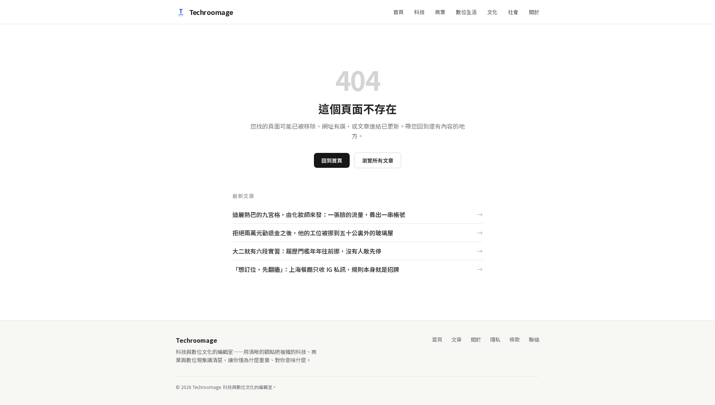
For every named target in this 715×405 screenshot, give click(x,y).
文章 (456, 339)
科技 (419, 12)
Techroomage (211, 12)
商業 (440, 12)
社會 (513, 12)
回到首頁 (331, 160)
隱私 (495, 339)
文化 (492, 12)
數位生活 (466, 12)
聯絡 (534, 339)
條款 (514, 339)
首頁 (398, 12)
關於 (534, 12)
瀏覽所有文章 (377, 160)
